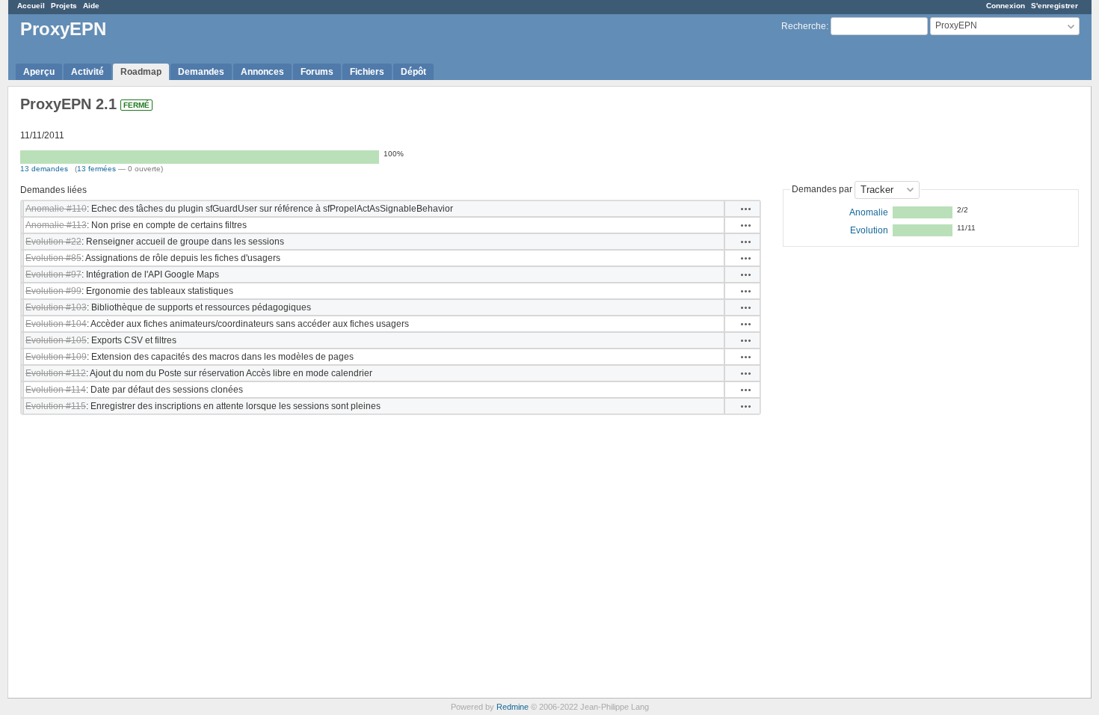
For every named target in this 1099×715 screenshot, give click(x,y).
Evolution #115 (55, 406)
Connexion (1005, 5)
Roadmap (140, 72)
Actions (746, 209)
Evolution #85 (53, 258)
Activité (87, 72)
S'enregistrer (1054, 5)
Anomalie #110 (56, 208)
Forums (317, 72)
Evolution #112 (55, 373)
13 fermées (96, 169)
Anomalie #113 (56, 225)
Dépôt (413, 72)
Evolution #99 (53, 291)
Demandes (201, 72)
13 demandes (44, 169)
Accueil (31, 5)
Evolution (869, 230)
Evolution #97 (53, 274)
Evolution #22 (53, 241)
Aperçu (39, 72)
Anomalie (868, 212)
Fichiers (367, 72)
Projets (64, 5)
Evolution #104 (56, 324)
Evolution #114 (55, 389)
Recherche (803, 26)
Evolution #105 (56, 340)
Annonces (262, 72)
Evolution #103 (56, 307)
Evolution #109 (56, 357)
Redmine (512, 706)
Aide (91, 5)
